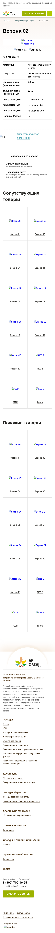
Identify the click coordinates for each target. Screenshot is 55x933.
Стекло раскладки (12, 741)
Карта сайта (23, 913)
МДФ (5, 728)
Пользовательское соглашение (18, 917)
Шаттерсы (8, 830)
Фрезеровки (8, 859)
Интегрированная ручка (15, 736)
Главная (6, 21)
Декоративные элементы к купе (19, 782)
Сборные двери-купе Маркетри (18, 815)
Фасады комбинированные (15, 732)
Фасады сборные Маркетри (16, 797)
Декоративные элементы (15, 745)
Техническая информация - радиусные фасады (21, 755)
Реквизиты (8, 913)
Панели (6, 844)
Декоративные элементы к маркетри (21, 801)
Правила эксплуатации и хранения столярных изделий (20, 762)
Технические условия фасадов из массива (23, 749)
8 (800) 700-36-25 (15, 882)
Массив (6, 724)
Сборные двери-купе (24, 21)
